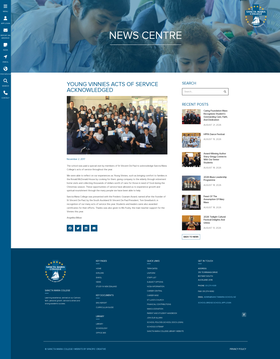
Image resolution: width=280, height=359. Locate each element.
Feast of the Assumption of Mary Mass (214, 199)
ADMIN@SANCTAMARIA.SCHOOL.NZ (220, 297)
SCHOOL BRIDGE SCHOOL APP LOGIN (214, 303)
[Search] (225, 91)
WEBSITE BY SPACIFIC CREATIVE (90, 349)
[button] (70, 228)
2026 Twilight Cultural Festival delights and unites (215, 220)
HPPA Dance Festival (214, 134)
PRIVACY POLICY (238, 349)
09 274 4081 (210, 286)
